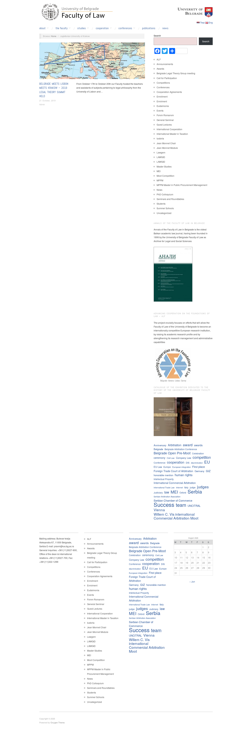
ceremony (159, 458)
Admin (42, 104)
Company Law (183, 458)
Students (161, 203)
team (181, 505)
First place (198, 467)
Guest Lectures (164, 124)
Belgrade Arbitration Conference (181, 449)
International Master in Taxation (172, 133)
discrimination (197, 462)
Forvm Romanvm (165, 115)
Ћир (202, 22)
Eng (211, 22)
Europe (167, 466)
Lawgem (161, 152)
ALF (159, 59)
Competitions (163, 82)
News (165, 28)
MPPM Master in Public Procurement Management (182, 184)
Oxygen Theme (58, 722)
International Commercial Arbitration (175, 483)
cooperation (175, 462)
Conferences (125, 28)
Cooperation (102, 28)
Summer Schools (165, 208)
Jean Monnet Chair (166, 143)
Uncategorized (164, 213)
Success (164, 504)
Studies (81, 28)
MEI (158, 171)
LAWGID (161, 157)
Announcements (165, 64)
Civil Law (171, 458)
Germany (199, 471)
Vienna (159, 510)
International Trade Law (164, 487)
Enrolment (162, 101)
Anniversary (160, 445)
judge (193, 487)
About (42, 28)
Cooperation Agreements (169, 91)
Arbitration (174, 445)
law (166, 492)
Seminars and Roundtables (170, 199)
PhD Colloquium (165, 194)
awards (198, 445)
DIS (187, 462)
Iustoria (160, 138)
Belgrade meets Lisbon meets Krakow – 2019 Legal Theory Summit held (53, 90)
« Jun (192, 581)
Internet (179, 487)
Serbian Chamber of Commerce (173, 500)
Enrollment (162, 96)
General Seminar (165, 119)
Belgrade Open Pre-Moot (172, 453)
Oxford (182, 492)
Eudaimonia (163, 105)
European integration (181, 467)
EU (207, 462)
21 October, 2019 (47, 100)
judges (203, 487)
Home (53, 36)
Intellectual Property (164, 479)
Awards (160, 68)
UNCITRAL (194, 506)
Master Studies (164, 166)
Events (140, 44)
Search (157, 35)
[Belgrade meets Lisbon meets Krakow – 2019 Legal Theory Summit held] (92, 61)
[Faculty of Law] (76, 11)
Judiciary (158, 492)
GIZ (208, 471)
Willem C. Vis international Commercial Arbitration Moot (176, 516)
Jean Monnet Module (167, 147)
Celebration (198, 453)
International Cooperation (169, 129)
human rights (183, 475)
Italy (186, 487)
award (188, 445)
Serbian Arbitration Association (167, 496)
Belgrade (158, 449)
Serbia (195, 491)
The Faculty (62, 28)
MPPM (160, 180)
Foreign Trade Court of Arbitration (173, 471)
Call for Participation (167, 78)
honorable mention (163, 475)
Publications (148, 28)
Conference (159, 462)
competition (202, 457)
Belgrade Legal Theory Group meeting (176, 73)
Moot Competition (165, 175)
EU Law (158, 467)
